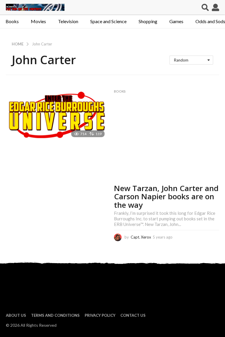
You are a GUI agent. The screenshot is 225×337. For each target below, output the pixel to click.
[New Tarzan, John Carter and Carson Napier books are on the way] (57, 115)
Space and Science (108, 21)
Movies (38, 21)
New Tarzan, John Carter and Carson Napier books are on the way (166, 196)
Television (68, 21)
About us (16, 315)
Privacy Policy (100, 315)
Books (12, 21)
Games (176, 21)
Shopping (148, 21)
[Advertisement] (166, 140)
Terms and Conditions (55, 315)
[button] (205, 7)
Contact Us (133, 315)
